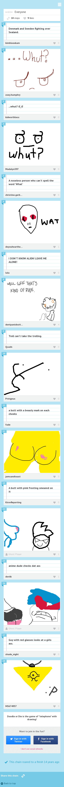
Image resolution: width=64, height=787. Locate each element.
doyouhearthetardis (16, 246)
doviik (8, 576)
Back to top (10, 783)
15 (4, 561)
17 (4, 635)
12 (4, 431)
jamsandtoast (13, 476)
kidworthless (12, 117)
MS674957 (11, 706)
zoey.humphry (12, 94)
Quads (8, 346)
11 (4, 405)
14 (4, 509)
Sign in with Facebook (47, 740)
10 (4, 353)
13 (4, 483)
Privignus (10, 398)
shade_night (12, 654)
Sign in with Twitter (19, 740)
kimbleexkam (12, 42)
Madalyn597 (12, 169)
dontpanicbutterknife (17, 324)
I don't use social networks (32, 749)
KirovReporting (13, 502)
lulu (7, 272)
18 (4, 661)
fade (7, 424)
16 (4, 583)
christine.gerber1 (14, 194)
